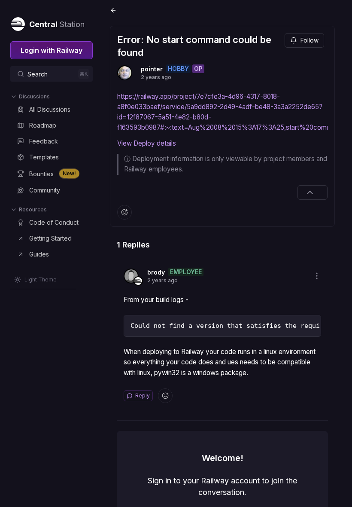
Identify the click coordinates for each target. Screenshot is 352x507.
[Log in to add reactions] (124, 212)
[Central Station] (17, 22)
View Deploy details (146, 143)
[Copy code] (312, 324)
